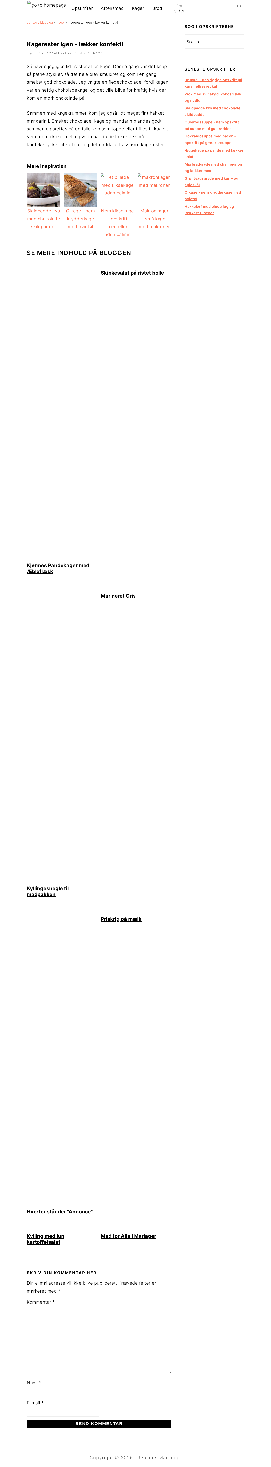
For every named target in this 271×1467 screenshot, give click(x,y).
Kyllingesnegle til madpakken (48, 891)
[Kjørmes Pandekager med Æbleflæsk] (62, 558)
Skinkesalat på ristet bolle (132, 273)
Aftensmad (112, 8)
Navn (34, 1382)
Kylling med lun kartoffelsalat (45, 1239)
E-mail (35, 1402)
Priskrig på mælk (121, 919)
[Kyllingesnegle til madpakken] (62, 881)
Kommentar (41, 1302)
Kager (138, 8)
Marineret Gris (118, 596)
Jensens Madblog (40, 22)
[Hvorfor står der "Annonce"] (62, 1204)
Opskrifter (82, 8)
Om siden (180, 8)
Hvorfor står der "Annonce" (60, 1212)
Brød (157, 8)
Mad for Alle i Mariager (128, 1236)
